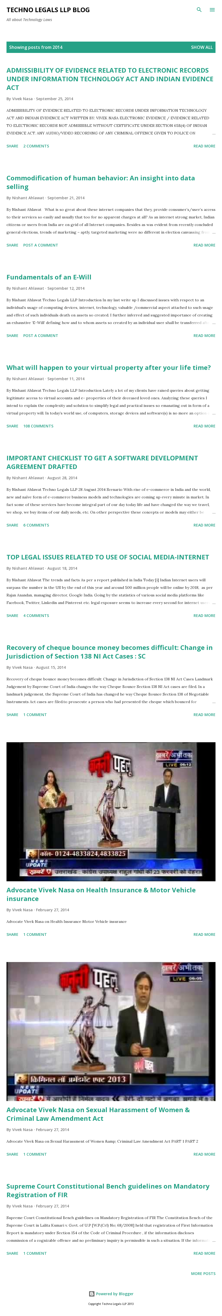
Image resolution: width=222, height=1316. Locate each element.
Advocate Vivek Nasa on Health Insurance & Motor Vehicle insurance (101, 894)
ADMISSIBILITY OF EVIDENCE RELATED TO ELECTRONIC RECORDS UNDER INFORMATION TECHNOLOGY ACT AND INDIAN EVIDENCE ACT (109, 79)
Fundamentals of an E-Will (49, 276)
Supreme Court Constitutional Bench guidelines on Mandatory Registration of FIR (108, 1190)
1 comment (35, 714)
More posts (203, 1273)
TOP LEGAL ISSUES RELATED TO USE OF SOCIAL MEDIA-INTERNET (107, 556)
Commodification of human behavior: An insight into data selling (100, 182)
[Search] (199, 9)
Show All (202, 47)
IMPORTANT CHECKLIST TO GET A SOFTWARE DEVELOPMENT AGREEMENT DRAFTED (102, 462)
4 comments (36, 615)
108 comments (38, 425)
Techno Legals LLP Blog (48, 9)
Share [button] (12, 146)
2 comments (36, 146)
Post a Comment (40, 245)
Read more (205, 146)
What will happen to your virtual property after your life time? (108, 367)
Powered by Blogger (114, 1293)
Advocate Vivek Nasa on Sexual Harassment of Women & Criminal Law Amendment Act (98, 1114)
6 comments (36, 525)
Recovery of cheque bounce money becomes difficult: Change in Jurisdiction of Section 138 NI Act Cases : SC (109, 651)
